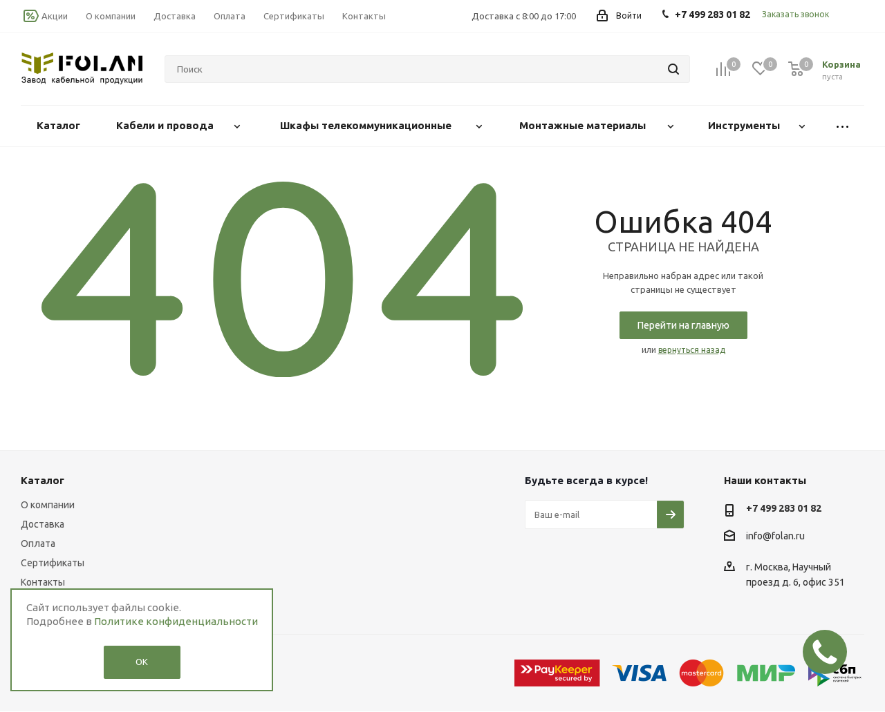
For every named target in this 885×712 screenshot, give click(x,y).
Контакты (43, 582)
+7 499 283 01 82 (783, 508)
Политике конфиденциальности (176, 621)
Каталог (42, 480)
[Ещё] (842, 126)
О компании (48, 504)
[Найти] (673, 69)
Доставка (42, 524)
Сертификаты (52, 562)
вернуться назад (691, 349)
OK (142, 661)
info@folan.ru (775, 536)
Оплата (38, 543)
